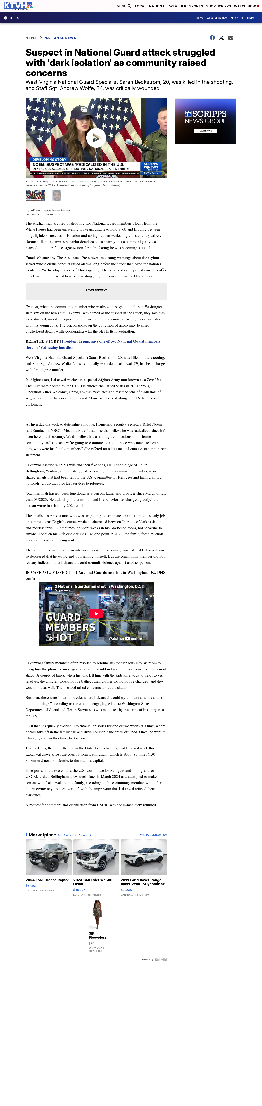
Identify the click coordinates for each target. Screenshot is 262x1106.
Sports (196, 6)
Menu (122, 6)
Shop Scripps (218, 6)
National (157, 6)
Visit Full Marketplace (153, 834)
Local (140, 6)
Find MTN (236, 18)
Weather (177, 6)
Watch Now (245, 6)
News (199, 18)
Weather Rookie (217, 18)
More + (251, 18)
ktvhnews (12, 18)
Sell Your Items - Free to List (75, 835)
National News (60, 38)
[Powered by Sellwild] (161, 959)
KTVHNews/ (6, 18)
